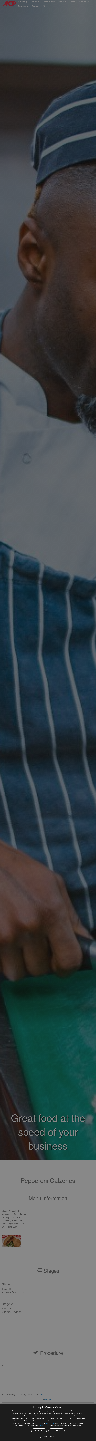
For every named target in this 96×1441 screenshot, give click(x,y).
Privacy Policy (50, 1423)
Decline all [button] (57, 1431)
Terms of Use (43, 1426)
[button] (48, 1436)
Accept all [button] (39, 1431)
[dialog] (48, 1422)
